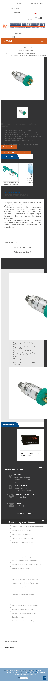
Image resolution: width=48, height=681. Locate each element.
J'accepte (24, 678)
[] (13, 37)
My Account (16, 13)
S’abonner (9, 648)
